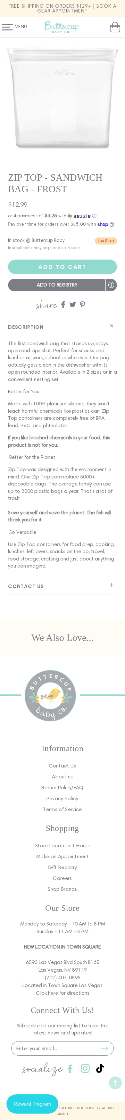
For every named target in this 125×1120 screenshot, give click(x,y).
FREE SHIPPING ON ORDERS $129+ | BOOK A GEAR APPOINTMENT (63, 8)
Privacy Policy (62, 798)
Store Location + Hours (62, 845)
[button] (114, 27)
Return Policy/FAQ (62, 787)
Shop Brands (62, 889)
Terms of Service (62, 809)
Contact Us (62, 766)
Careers (62, 878)
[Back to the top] (115, 1082)
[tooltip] (111, 285)
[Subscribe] (104, 1048)
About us (62, 777)
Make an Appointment (62, 856)
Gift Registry (62, 867)
